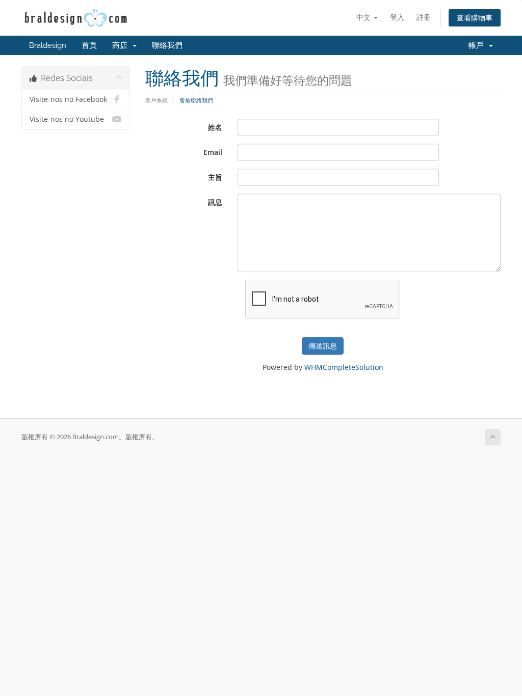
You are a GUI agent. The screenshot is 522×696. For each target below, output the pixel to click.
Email (212, 152)
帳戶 (478, 45)
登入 (397, 17)
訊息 (215, 202)
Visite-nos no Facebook (68, 99)
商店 (122, 45)
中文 (364, 17)
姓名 (215, 127)
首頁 (89, 45)
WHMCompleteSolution (343, 367)
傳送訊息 (322, 346)
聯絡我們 (167, 45)
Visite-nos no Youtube (67, 119)
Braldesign (47, 45)
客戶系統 (156, 100)
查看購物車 (474, 17)
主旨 (215, 177)
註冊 (423, 17)
